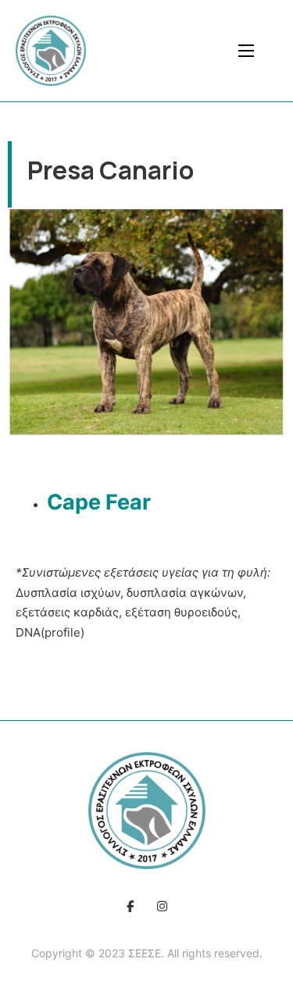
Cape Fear (101, 502)
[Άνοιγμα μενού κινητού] (246, 50)
